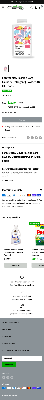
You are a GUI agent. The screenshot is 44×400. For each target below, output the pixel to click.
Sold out (22, 120)
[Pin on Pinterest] (32, 137)
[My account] (36, 7)
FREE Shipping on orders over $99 (22, 2)
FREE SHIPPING (14, 107)
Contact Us (23, 314)
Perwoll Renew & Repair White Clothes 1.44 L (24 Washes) (13, 252)
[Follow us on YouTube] (11, 377)
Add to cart (16, 265)
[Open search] (31, 7)
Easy (14, 299)
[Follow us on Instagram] (7, 377)
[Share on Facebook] (28, 137)
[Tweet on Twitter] (36, 137)
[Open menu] (3, 7)
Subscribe (9, 365)
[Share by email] (40, 137)
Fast (11, 285)
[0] (40, 7)
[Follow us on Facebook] (3, 377)
